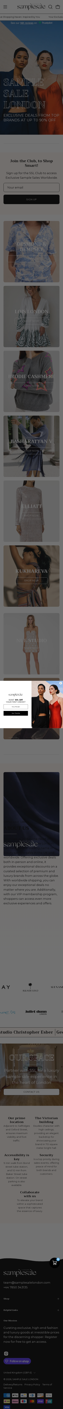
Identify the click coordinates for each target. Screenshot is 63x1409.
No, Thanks (16, 713)
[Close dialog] (60, 683)
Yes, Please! (16, 707)
